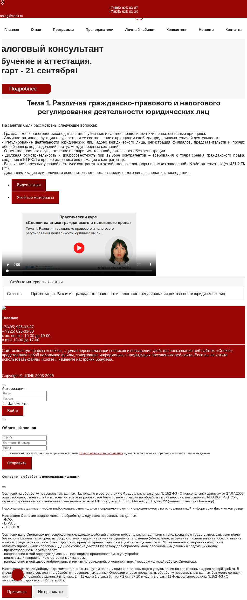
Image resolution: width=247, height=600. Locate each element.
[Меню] (139, 15)
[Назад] (18, 575)
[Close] (4, 385)
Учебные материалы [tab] (35, 197)
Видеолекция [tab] (29, 185)
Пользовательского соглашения (101, 453)
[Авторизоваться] (133, 15)
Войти (12, 411)
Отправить (16, 463)
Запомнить (17, 403)
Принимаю (17, 592)
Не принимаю (50, 592)
